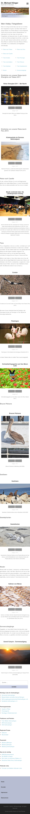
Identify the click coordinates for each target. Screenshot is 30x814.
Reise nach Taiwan (7, 49)
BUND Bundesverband (8, 754)
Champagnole (5, 711)
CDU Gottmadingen (7, 725)
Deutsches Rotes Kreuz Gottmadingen (12, 760)
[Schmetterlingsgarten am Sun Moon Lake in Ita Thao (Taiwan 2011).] (15, 378)
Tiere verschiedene (7, 62)
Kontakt (3, 787)
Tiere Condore (6, 58)
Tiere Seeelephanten (22, 66)
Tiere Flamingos (21, 58)
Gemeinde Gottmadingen (8, 695)
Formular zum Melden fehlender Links (12, 768)
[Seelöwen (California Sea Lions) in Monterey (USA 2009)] (15, 494)
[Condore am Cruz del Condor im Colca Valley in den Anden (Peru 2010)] (15, 285)
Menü (27, 3)
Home (2, 781)
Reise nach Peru (21, 49)
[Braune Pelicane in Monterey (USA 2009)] (15, 437)
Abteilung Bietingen (7, 742)
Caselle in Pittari (6, 709)
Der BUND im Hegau (7, 756)
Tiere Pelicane (20, 62)
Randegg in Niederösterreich (9, 713)
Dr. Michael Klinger (9, 2)
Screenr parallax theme (10, 811)
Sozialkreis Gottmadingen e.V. (10, 701)
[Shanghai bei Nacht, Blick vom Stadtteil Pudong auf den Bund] (15, 95)
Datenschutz (4, 798)
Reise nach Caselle (7, 53)
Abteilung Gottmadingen (8, 746)
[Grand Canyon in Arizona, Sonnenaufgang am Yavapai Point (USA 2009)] (15, 654)
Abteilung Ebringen (7, 744)
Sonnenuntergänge (21, 70)
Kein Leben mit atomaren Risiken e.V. (12, 758)
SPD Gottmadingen (7, 723)
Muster (4, 70)
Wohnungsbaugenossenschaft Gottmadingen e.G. (15, 699)
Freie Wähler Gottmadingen (9, 721)
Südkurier (4, 732)
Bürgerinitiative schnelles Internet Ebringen (13, 697)
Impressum (4, 792)
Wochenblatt (5, 735)
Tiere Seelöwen (7, 66)
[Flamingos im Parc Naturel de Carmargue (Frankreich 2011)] (15, 333)
